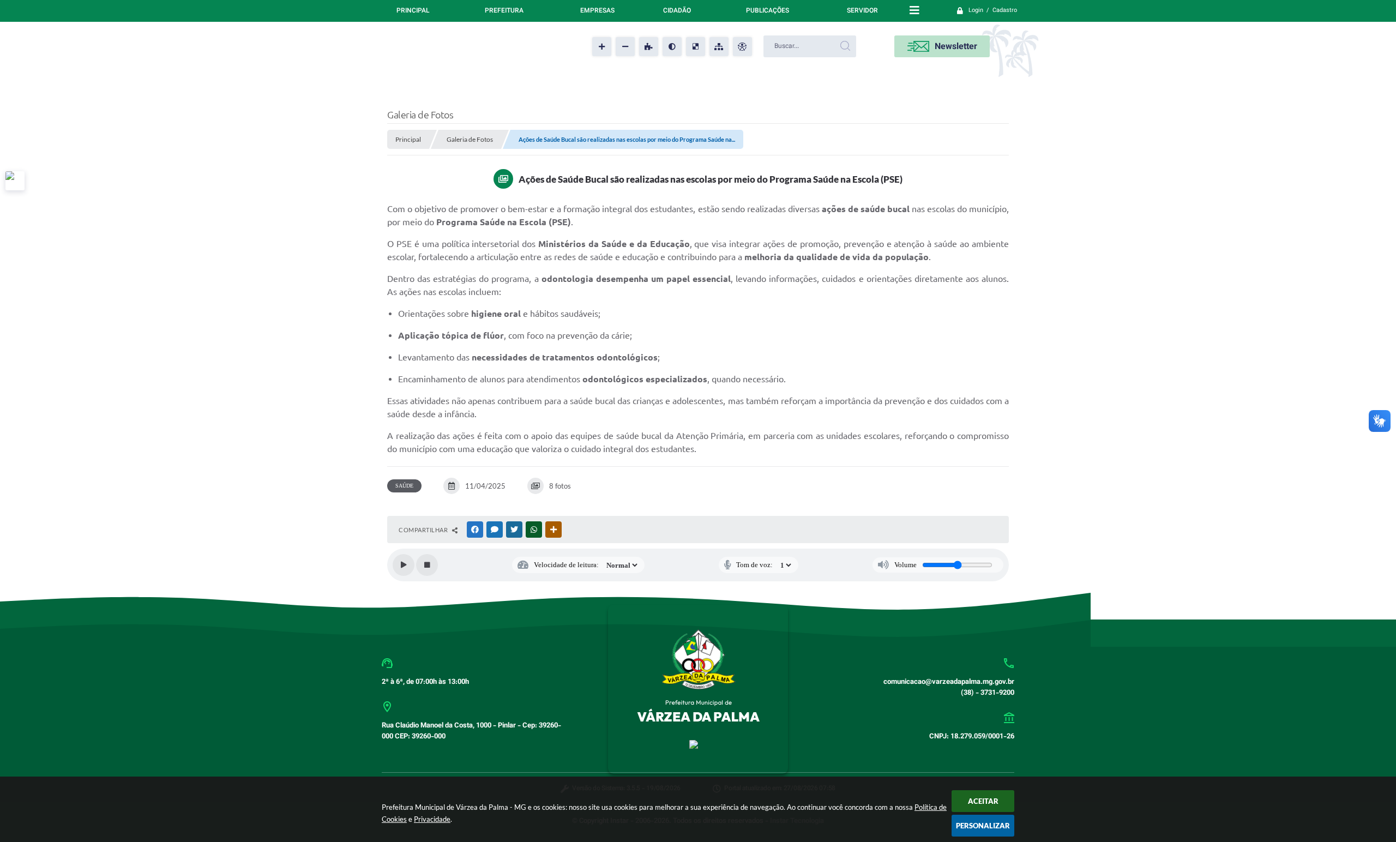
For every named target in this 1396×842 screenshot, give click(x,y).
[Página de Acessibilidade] (742, 46)
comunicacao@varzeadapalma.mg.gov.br (948, 682)
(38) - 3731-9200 (987, 693)
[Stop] (427, 565)
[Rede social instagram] (15, 180)
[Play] (403, 565)
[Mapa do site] (719, 46)
